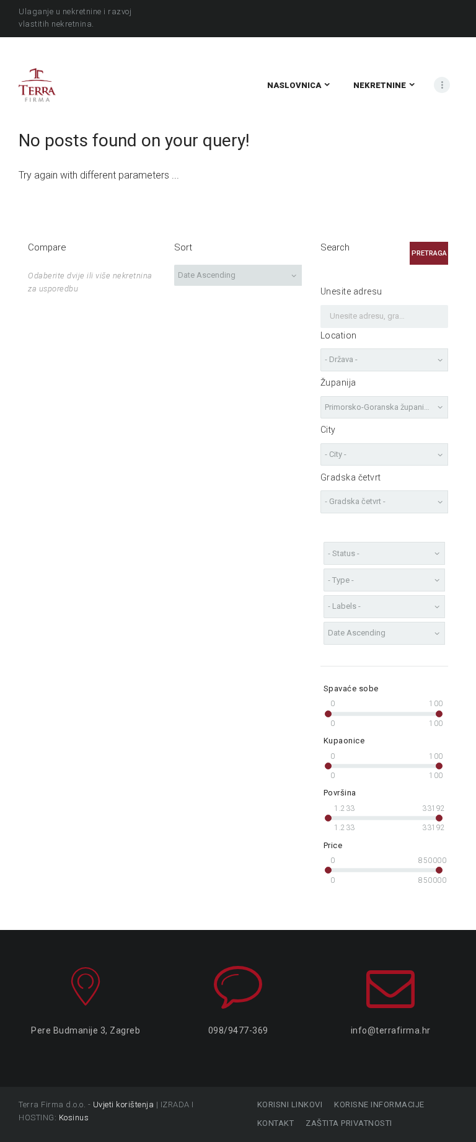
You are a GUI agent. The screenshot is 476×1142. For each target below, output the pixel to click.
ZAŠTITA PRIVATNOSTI (349, 1123)
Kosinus (74, 1117)
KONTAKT (275, 1123)
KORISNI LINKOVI (289, 1104)
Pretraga (429, 253)
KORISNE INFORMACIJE (379, 1104)
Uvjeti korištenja (123, 1104)
